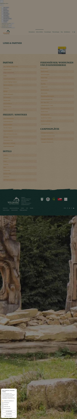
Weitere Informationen (11, 398)
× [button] (15, 389)
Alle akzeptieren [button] (9, 411)
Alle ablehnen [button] (9, 413)
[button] (9, 416)
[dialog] (9, 403)
